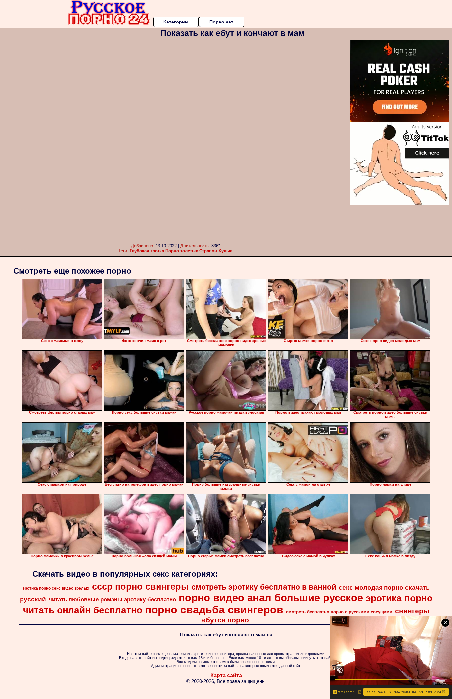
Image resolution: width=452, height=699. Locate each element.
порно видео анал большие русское (271, 597)
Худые (225, 250)
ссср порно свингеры (140, 587)
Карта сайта (226, 675)
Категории (175, 21)
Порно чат (221, 21)
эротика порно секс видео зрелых (56, 588)
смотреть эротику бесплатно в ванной (263, 587)
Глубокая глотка (147, 250)
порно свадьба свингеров (214, 610)
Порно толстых (181, 250)
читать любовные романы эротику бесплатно (112, 599)
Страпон (208, 250)
